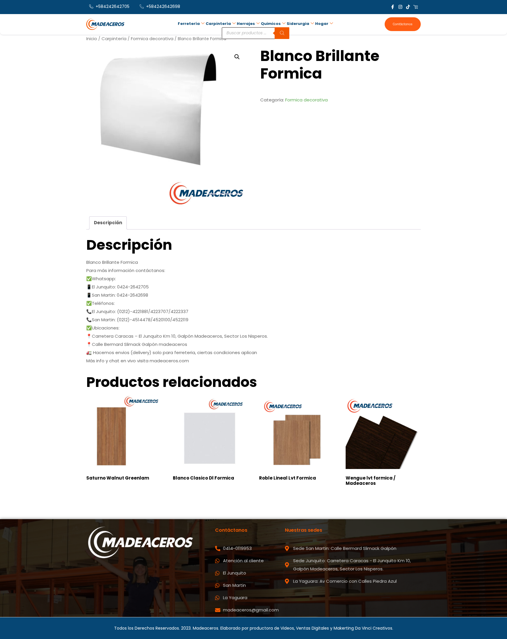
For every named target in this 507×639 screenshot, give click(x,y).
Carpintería (218, 23)
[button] (237, 57)
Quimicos (271, 23)
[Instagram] (400, 7)
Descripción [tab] (108, 223)
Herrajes (246, 23)
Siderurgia (298, 23)
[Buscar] (282, 33)
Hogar (321, 23)
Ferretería (189, 23)
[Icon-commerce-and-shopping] (415, 7)
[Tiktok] (408, 7)
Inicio (91, 38)
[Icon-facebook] (393, 7)
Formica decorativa (152, 38)
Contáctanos (403, 24)
